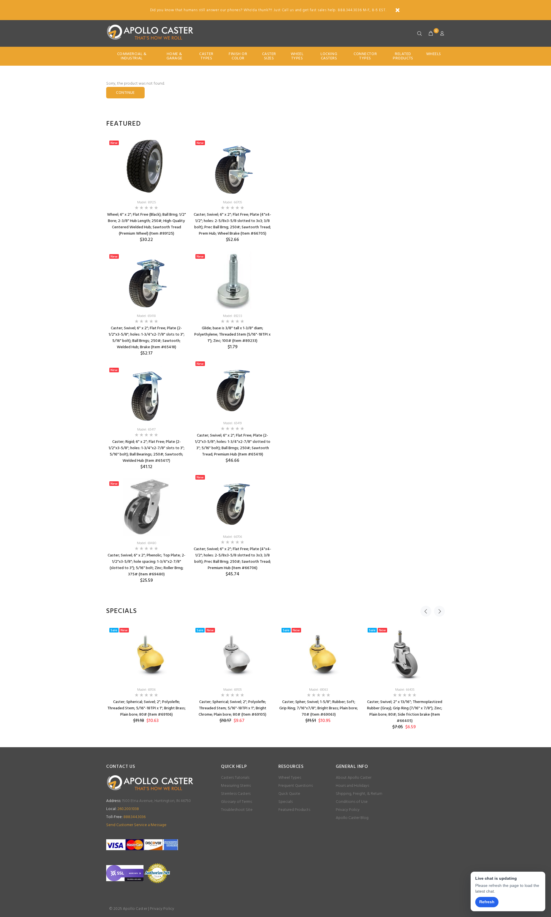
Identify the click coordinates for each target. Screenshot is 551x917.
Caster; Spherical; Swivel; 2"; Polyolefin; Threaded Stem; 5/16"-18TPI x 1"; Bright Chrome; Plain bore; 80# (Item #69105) (232, 708)
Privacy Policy (348, 810)
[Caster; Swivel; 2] (404, 653)
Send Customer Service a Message (136, 825)
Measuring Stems (236, 785)
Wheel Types (297, 56)
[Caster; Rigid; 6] (146, 393)
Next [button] (439, 611)
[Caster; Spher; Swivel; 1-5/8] (318, 653)
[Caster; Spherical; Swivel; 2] (146, 653)
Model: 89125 (146, 202)
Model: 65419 (232, 423)
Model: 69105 (232, 690)
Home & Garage (174, 56)
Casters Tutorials (235, 777)
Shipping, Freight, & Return (359, 794)
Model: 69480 (146, 543)
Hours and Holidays (352, 785)
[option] (146, 365)
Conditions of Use (352, 802)
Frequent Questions (295, 785)
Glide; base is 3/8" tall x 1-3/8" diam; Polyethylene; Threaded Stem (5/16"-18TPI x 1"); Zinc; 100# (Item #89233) (232, 334)
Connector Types (365, 56)
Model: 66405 (404, 690)
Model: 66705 (232, 202)
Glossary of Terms (236, 802)
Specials (285, 802)
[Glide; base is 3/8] (232, 280)
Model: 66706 (232, 537)
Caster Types (206, 56)
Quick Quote (289, 794)
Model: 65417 (146, 430)
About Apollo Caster (353, 777)
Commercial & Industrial (132, 56)
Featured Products (294, 810)
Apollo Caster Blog (352, 818)
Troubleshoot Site (237, 810)
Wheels (433, 54)
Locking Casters (329, 56)
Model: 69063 (318, 690)
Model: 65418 (146, 316)
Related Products (403, 56)
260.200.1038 (122, 809)
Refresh (486, 902)
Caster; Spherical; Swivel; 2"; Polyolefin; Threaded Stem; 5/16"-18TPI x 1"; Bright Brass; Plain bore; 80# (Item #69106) (146, 708)
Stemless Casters (236, 794)
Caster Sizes (269, 56)
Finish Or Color (238, 56)
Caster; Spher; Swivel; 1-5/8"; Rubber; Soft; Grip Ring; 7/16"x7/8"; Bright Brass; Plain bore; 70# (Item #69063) (318, 708)
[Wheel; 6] (146, 166)
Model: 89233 (232, 316)
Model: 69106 (146, 690)
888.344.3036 (125, 817)
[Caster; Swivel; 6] (146, 280)
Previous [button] (425, 611)
